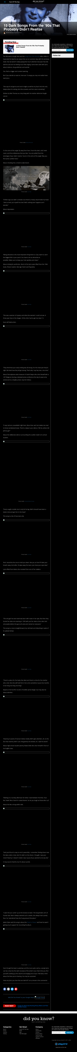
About (37, 1029)
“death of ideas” (31, 922)
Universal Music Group (29, 501)
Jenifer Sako (9, 32)
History (5, 1033)
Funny (4, 1030)
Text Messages (23, 1033)
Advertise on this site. (61, 1047)
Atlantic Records (29, 142)
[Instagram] (67, 2)
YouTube (29, 191)
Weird (4, 1029)
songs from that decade (32, 56)
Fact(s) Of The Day (23, 1029)
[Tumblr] (70, 2)
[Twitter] (64, 2)
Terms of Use (39, 1035)
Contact (37, 1032)
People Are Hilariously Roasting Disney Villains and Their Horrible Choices (33, 1006)
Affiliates (38, 1038)
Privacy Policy (39, 1033)
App (20, 1032)
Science (5, 1032)
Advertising (38, 1030)
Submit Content (39, 1036)
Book (20, 1030)
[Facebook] (62, 2)
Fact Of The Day (14, 2)
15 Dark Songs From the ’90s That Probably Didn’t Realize (30, 46)
